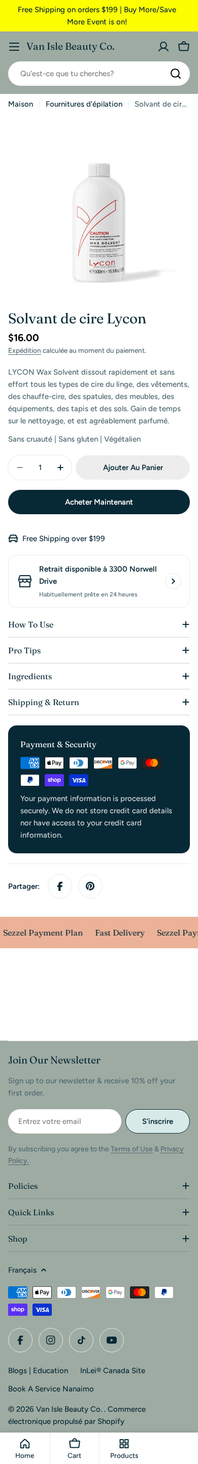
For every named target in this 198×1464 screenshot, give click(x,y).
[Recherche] (176, 74)
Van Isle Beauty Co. (70, 46)
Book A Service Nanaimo (51, 1388)
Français (22, 1270)
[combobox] (99, 73)
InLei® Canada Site (112, 1370)
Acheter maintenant (99, 502)
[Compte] (163, 47)
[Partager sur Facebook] (60, 886)
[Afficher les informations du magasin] (173, 581)
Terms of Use (132, 1149)
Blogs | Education (38, 1370)
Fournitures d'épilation (84, 104)
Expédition (24, 350)
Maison (20, 104)
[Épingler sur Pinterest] (90, 886)
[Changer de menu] (14, 47)
